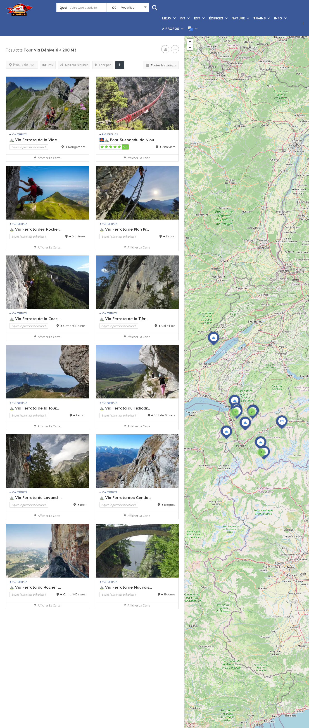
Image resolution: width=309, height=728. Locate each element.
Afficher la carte (48, 158)
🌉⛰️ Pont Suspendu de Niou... (128, 139)
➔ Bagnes (168, 504)
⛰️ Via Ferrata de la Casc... (34, 318)
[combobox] (128, 8)
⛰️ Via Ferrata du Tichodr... (124, 408)
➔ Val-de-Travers (163, 415)
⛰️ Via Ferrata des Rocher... (35, 229)
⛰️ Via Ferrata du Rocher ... (35, 587)
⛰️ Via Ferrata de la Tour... (34, 408)
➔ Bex (81, 504)
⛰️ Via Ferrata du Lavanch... (35, 497)
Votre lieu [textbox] (127, 7)
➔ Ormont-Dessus (72, 326)
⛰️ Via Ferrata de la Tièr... (123, 318)
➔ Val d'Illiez (166, 326)
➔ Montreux (77, 236)
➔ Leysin (169, 236)
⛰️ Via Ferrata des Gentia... (125, 497)
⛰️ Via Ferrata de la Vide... (34, 139)
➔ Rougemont (75, 147)
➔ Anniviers (167, 147)
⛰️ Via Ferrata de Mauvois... (125, 587)
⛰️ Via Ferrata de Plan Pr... (124, 229)
